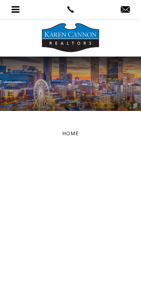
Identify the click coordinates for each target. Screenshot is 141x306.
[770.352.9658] (70, 9)
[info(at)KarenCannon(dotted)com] (125, 9)
